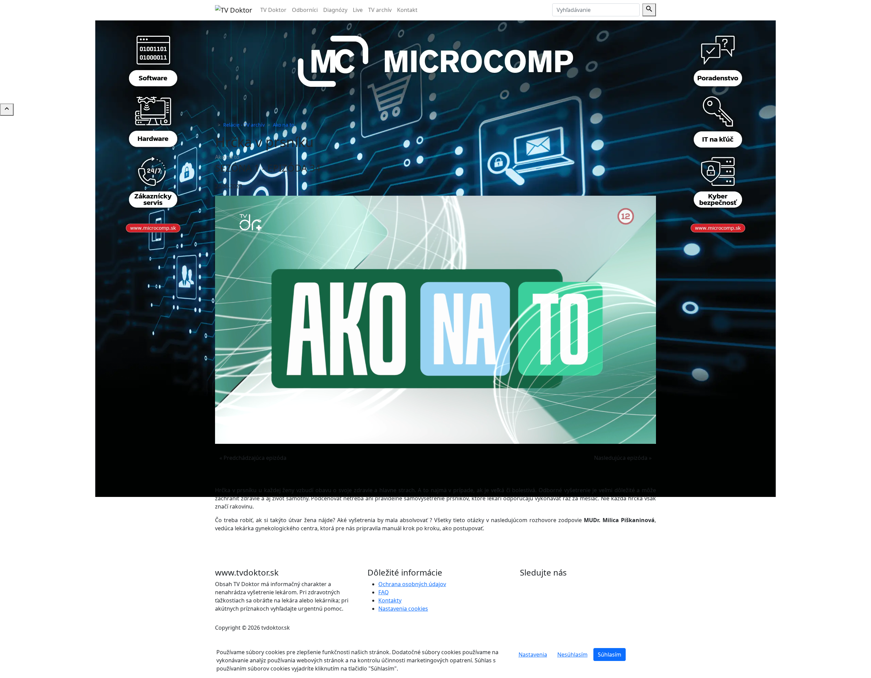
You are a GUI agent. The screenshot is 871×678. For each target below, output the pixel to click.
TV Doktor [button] (273, 10)
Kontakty (389, 600)
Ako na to (283, 125)
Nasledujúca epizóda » (623, 458)
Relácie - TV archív (244, 125)
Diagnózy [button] (335, 10)
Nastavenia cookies (403, 608)
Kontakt (407, 10)
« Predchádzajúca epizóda (252, 458)
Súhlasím (609, 654)
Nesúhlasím (572, 654)
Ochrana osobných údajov (412, 584)
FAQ (383, 592)
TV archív (380, 10)
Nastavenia (533, 654)
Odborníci (305, 10)
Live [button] (358, 10)
